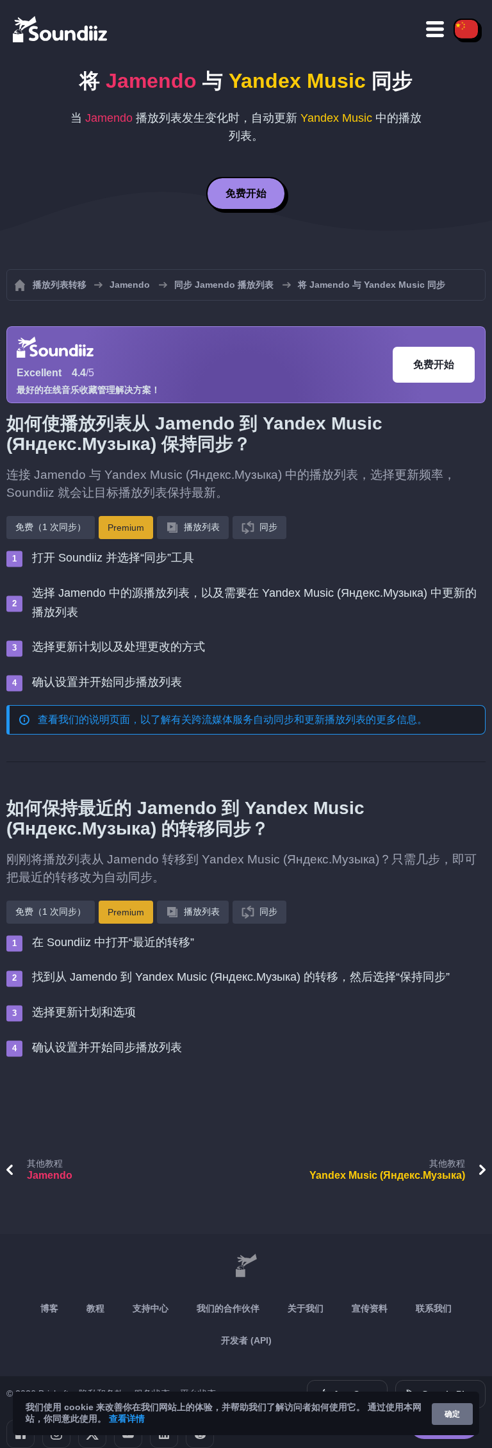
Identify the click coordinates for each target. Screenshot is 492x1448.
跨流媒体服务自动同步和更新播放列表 (279, 719)
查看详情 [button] (127, 1418)
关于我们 (306, 1308)
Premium (126, 527)
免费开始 (246, 193)
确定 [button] (452, 1414)
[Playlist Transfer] (61, 29)
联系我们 (434, 1308)
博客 (49, 1308)
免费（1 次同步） (50, 527)
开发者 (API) (246, 1340)
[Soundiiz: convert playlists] (246, 1266)
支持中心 (150, 1308)
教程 (95, 1308)
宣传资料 (370, 1308)
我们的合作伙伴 (228, 1308)
